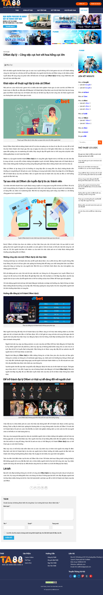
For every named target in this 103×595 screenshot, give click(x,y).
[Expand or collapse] (71, 65)
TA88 (17, 10)
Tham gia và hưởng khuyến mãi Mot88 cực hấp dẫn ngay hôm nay (89, 199)
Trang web (55, 523)
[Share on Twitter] (35, 487)
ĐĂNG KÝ (81, 3)
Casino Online (29, 557)
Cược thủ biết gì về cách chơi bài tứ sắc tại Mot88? (90, 161)
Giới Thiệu (43, 586)
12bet (85, 96)
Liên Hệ (60, 586)
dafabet (86, 92)
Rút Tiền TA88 (55, 10)
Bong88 (87, 85)
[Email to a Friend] (38, 487)
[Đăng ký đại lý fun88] (26, 21)
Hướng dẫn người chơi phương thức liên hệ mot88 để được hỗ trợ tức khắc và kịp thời (89, 186)
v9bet (85, 128)
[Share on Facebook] (31, 487)
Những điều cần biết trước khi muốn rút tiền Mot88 (90, 206)
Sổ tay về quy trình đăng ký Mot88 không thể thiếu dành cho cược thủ (89, 180)
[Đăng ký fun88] (90, 61)
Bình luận (7, 506)
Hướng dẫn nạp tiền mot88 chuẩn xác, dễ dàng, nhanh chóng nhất (89, 193)
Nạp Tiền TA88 (41, 10)
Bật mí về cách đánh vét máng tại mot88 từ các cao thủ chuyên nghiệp (89, 167)
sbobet (85, 132)
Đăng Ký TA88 (27, 10)
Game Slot (28, 563)
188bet (87, 120)
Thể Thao (27, 560)
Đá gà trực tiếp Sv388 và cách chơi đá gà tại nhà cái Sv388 (89, 155)
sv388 (84, 136)
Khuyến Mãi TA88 (70, 10)
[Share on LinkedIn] (46, 487)
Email (30, 523)
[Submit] (100, 142)
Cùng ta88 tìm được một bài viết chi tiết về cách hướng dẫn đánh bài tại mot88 (90, 173)
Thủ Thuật (84, 10)
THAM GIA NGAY (95, 3)
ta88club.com (55, 589)
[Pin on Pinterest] (42, 487)
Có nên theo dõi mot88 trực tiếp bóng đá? (89, 212)
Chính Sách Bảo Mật (52, 586)
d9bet (87, 103)
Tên (5, 523)
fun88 (85, 114)
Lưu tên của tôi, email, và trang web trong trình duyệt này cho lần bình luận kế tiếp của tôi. (34, 533)
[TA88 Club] (12, 4)
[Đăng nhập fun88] (76, 37)
